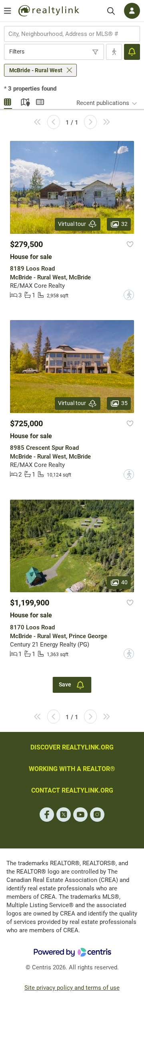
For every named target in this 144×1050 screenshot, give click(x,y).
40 (124, 582)
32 (124, 223)
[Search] (111, 11)
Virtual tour (72, 224)
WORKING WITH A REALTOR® (72, 769)
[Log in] (132, 11)
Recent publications (102, 103)
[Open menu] (7, 11)
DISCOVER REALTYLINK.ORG (72, 747)
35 (124, 403)
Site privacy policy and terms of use (72, 987)
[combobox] (72, 34)
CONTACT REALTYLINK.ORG (72, 790)
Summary (40, 101)
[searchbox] (67, 34)
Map (24, 101)
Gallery (8, 101)
